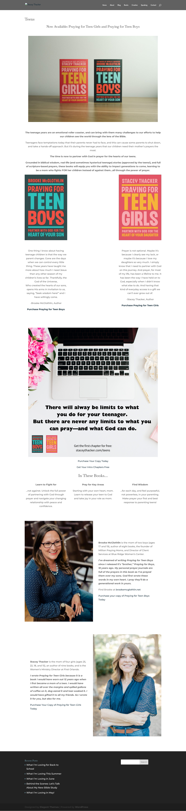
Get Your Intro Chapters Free (93, 467)
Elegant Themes (49, 807)
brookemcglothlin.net (128, 589)
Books (126, 5)
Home (104, 5)
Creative (135, 5)
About (112, 5)
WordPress (81, 807)
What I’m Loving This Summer (43, 773)
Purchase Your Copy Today (93, 461)
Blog (119, 5)
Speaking (144, 5)
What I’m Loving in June (40, 778)
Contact (153, 5)
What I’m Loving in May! (40, 792)
